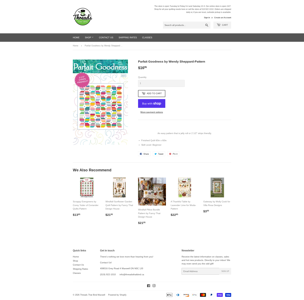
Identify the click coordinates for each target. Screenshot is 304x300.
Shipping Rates (128, 37)
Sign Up (225, 271)
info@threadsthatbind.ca (132, 274)
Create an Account (222, 18)
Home (76, 37)
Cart (224, 25)
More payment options (151, 112)
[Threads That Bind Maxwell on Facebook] (148, 286)
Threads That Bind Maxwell (92, 295)
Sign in (207, 18)
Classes (147, 37)
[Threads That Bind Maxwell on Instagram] (154, 286)
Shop (88, 37)
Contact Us (106, 37)
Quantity (142, 77)
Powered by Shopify (117, 295)
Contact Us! (106, 262)
